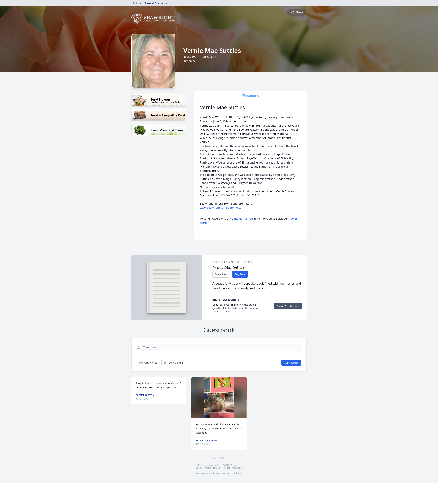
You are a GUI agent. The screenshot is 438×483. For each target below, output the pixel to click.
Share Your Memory (288, 306)
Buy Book (240, 274)
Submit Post (291, 362)
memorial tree (243, 218)
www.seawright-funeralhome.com (222, 208)
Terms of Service (228, 467)
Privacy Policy (209, 467)
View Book (221, 274)
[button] (219, 397)
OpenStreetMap (222, 473)
